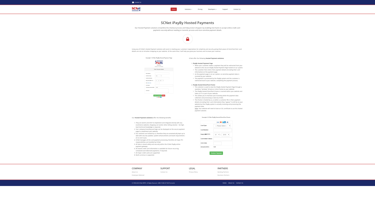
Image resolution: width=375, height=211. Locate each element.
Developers (212, 9)
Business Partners (223, 175)
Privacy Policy (193, 172)
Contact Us (237, 9)
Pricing (200, 9)
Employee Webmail (138, 175)
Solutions (188, 9)
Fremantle (172, 183)
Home (174, 9)
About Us (135, 172)
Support (225, 9)
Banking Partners (223, 172)
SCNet (140, 183)
